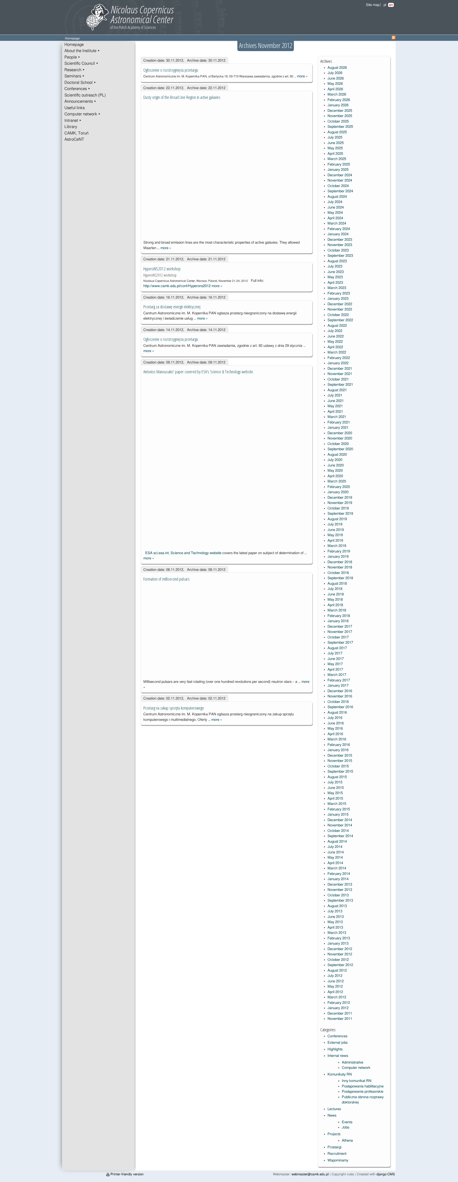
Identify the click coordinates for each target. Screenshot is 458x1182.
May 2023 (335, 277)
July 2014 (335, 847)
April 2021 (335, 411)
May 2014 (335, 857)
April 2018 (335, 605)
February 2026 (339, 100)
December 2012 (340, 949)
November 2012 (340, 954)
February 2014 (339, 874)
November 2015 (340, 761)
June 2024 (336, 207)
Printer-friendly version (126, 1174)
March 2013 (337, 933)
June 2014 (336, 852)
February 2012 (339, 1003)
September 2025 (340, 126)
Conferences (337, 1036)
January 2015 (338, 814)
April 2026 (335, 89)
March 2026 (337, 94)
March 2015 (337, 804)
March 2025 (337, 159)
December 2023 (340, 239)
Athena (347, 1140)
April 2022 (335, 347)
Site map (373, 5)
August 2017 (337, 648)
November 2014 (340, 825)
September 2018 (340, 578)
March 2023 (337, 288)
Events (347, 1122)
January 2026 (338, 105)
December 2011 (340, 1013)
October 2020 (338, 444)
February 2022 (339, 358)
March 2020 (337, 481)
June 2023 (336, 272)
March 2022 (337, 352)
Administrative (352, 1062)
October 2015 (338, 766)
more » (302, 76)
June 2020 (336, 465)
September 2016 (340, 707)
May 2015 (335, 793)
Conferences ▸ (77, 89)
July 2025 (335, 137)
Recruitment (337, 1153)
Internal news (338, 1056)
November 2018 (340, 567)
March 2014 (337, 868)
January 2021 (338, 427)
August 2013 (337, 906)
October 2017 (338, 637)
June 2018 (336, 594)
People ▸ (72, 57)
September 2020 (340, 449)
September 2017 (340, 642)
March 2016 (337, 739)
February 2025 (339, 164)
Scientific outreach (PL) (85, 95)
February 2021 (339, 422)
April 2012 (335, 992)
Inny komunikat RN (356, 1081)
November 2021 (340, 374)
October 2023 (338, 250)
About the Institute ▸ (82, 51)
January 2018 (338, 621)
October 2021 (338, 379)
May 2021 (335, 406)
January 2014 (338, 879)
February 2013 (339, 938)
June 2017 (336, 659)
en (391, 5)
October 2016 (338, 702)
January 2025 (338, 169)
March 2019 (337, 546)
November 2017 (340, 632)
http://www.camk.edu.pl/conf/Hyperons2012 (177, 286)
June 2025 (336, 143)
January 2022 (338, 363)
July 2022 (335, 331)
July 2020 (335, 460)
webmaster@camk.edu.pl (310, 1174)
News (332, 1115)
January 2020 (338, 492)
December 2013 (340, 884)
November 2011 (340, 1019)
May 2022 (335, 341)
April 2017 (335, 669)
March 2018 (337, 610)
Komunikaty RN (340, 1074)
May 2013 (335, 922)
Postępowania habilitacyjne (363, 1086)
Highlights (335, 1049)
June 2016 (336, 723)
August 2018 (337, 583)
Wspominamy (338, 1160)
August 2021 (337, 390)
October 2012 (338, 960)
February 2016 (339, 745)
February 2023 (339, 293)
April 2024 (335, 218)
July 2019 (335, 524)
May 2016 (335, 728)
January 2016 (338, 750)
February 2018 (339, 616)
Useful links (74, 108)
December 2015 (340, 755)
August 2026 (337, 68)
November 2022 (340, 309)
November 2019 (340, 503)
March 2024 (337, 223)
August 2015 (337, 777)
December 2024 (340, 175)
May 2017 (335, 664)
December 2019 (340, 497)
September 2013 (340, 900)
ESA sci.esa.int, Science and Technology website (183, 553)
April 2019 (335, 540)
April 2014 (335, 863)
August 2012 (337, 970)
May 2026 (335, 84)
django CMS (385, 1174)
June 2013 (336, 917)
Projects (334, 1134)
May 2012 (335, 986)
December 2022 (340, 304)
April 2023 (335, 282)
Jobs (345, 1127)
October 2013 (338, 895)
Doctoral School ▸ (80, 83)
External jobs (338, 1042)
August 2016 (337, 712)
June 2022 (336, 336)
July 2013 (335, 911)
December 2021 (340, 368)
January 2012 (338, 1008)
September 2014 (340, 836)
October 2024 (338, 186)
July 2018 (335, 589)
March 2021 (337, 417)
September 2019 (340, 513)
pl (385, 5)
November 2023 (340, 245)
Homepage (74, 45)
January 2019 (338, 556)
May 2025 (335, 148)
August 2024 (337, 196)
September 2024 (340, 191)
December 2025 (340, 110)
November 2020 (340, 438)
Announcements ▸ (80, 101)
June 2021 (336, 401)
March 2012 (337, 997)
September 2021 (340, 384)
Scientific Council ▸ (81, 63)
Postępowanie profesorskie (362, 1091)
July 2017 (335, 653)
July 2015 (335, 782)
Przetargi (334, 1147)
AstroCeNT (74, 139)
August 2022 (337, 325)
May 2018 (335, 599)
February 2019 (339, 551)
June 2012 (336, 981)
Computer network (356, 1068)
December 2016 (340, 691)
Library (70, 127)
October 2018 (338, 573)
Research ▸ (74, 70)
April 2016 (335, 734)
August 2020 (337, 454)
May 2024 (335, 212)
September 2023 (340, 255)
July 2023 (335, 266)
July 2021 (335, 395)
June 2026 (336, 78)
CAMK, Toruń (76, 133)
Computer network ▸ (82, 114)
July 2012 (335, 976)
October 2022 (338, 315)
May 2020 (335, 470)
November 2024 (340, 180)
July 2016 (335, 718)
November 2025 (340, 116)
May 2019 (335, 535)
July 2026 (335, 73)
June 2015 (336, 788)
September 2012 (340, 965)
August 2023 (337, 261)
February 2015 (339, 809)
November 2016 (340, 696)
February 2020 (339, 487)
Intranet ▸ (73, 121)
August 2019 (337, 519)
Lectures (334, 1109)
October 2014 (338, 831)
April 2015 (335, 798)
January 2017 (338, 685)
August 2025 (337, 132)
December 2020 (340, 433)
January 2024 (338, 234)
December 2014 (340, 820)
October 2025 (338, 121)
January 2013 (338, 943)
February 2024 (339, 229)
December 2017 (340, 626)
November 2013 (340, 890)
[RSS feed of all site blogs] (394, 38)
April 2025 (335, 153)
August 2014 (337, 841)
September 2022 (340, 320)
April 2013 (335, 927)
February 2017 (339, 680)
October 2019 (338, 508)
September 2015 (340, 771)
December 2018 (340, 562)
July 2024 (335, 202)
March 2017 (337, 675)
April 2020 (335, 476)
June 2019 (336, 530)
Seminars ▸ (74, 76)
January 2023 (338, 298)
